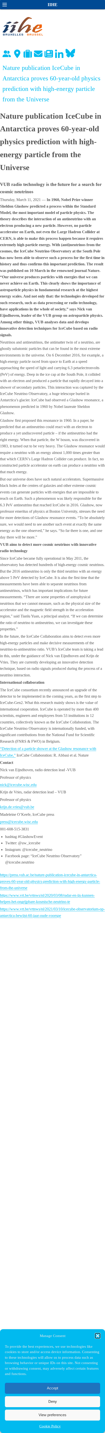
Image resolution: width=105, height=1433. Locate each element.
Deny (52, 1401)
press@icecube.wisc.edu (19, 822)
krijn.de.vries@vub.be (17, 807)
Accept (52, 1388)
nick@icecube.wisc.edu (18, 785)
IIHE (52, 4)
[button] (97, 1335)
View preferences (52, 1415)
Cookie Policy (50, 1426)
